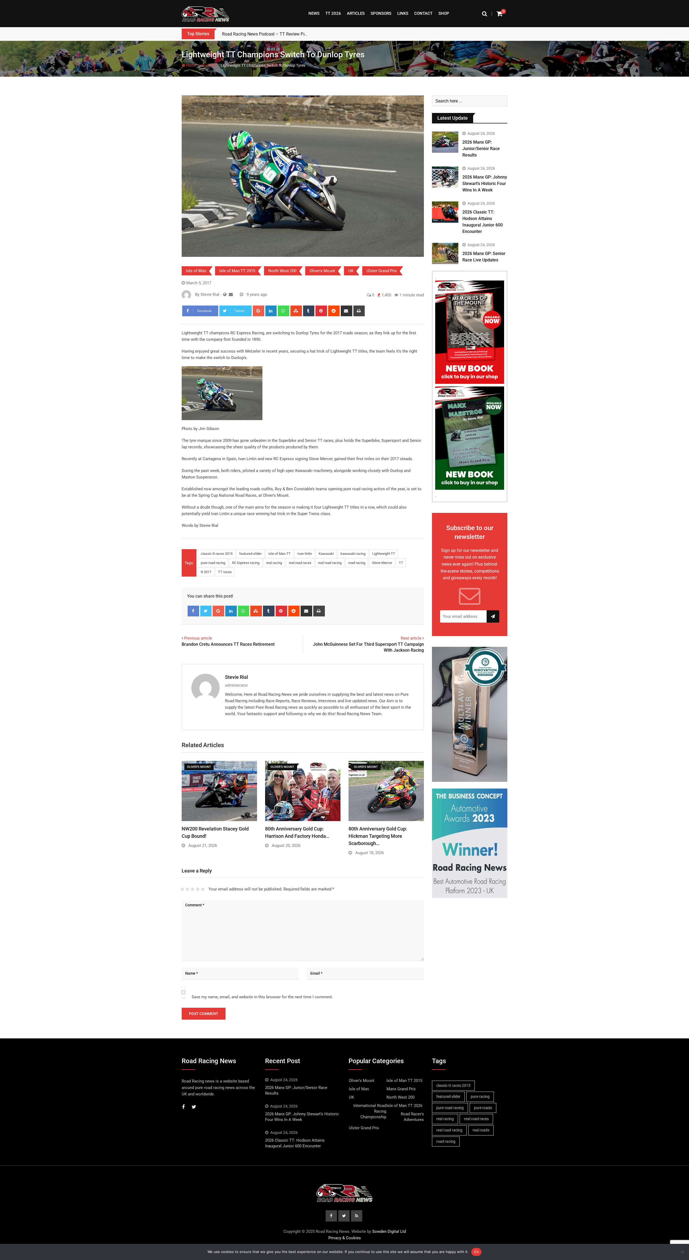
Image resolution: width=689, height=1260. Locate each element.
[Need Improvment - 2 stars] (187, 889)
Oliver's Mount (322, 270)
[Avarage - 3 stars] (192, 889)
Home (190, 65)
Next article (411, 638)
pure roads (483, 1108)
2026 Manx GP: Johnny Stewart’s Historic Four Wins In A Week (484, 184)
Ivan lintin (304, 554)
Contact (423, 13)
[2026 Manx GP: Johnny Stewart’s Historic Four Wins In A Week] (445, 176)
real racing (274, 563)
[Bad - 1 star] (182, 889)
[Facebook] (193, 611)
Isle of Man (208, 65)
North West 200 (282, 270)
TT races (225, 572)
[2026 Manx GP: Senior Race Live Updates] (445, 253)
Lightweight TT (383, 554)
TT (401, 563)
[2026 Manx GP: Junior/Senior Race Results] (445, 142)
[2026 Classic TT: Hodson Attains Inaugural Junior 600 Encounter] (445, 211)
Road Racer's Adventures (412, 1117)
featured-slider (250, 554)
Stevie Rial (236, 677)
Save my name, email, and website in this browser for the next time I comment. (262, 997)
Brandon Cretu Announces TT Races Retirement (228, 644)
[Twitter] (206, 611)
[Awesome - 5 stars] (202, 889)
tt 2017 (206, 572)
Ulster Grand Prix (382, 270)
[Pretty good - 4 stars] (197, 889)
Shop (443, 13)
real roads (481, 1130)
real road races (300, 563)
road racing (356, 563)
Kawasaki (326, 554)
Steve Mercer (382, 563)
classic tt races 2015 (217, 554)
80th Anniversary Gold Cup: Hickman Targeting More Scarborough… (378, 836)
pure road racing (213, 563)
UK (350, 270)
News (313, 13)
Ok (476, 1252)
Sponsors (381, 13)
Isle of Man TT (279, 554)
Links (402, 13)
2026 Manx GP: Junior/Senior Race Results (481, 149)
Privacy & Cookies (344, 1238)
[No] (682, 1252)
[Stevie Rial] (230, 294)
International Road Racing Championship (369, 1111)
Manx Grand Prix (401, 1089)
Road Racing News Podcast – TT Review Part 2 (267, 34)
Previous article (198, 638)
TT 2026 (333, 13)
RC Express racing (245, 563)
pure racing (480, 1096)
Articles (356, 13)
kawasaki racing (352, 554)
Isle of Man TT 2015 (237, 270)
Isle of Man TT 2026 (404, 1105)
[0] (499, 13)
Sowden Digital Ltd (389, 1231)
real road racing (330, 563)
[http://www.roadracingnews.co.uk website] (225, 294)
